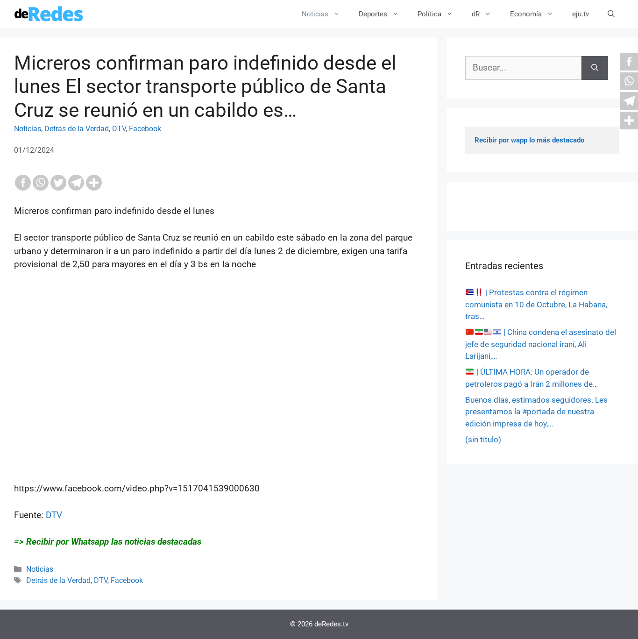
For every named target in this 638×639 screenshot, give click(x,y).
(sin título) (483, 439)
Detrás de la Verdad (76, 128)
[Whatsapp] (41, 183)
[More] (94, 183)
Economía (526, 14)
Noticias (315, 14)
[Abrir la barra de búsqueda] (611, 14)
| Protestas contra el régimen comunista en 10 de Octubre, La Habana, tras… (536, 304)
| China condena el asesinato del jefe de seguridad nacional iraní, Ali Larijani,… (540, 344)
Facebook (145, 128)
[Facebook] (23, 183)
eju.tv (580, 14)
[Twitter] (58, 183)
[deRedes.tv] (49, 14)
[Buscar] (594, 68)
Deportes (373, 14)
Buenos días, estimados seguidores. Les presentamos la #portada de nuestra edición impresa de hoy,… (536, 411)
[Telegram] (76, 183)
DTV (119, 128)
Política (429, 14)
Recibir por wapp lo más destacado (529, 140)
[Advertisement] (218, 403)
